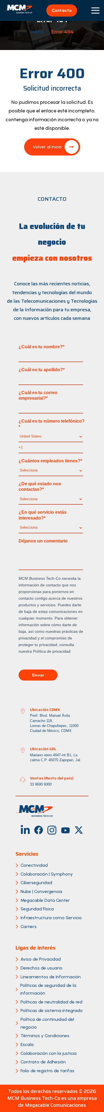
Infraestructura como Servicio (51, 917)
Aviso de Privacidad (41, 959)
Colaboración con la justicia (49, 1053)
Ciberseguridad (36, 882)
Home (37, 31)
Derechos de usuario (41, 968)
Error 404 (62, 31)
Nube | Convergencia (41, 891)
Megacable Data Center (45, 900)
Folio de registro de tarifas (47, 1070)
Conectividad (34, 865)
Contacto (62, 10)
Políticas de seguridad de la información (48, 989)
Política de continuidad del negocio (47, 1023)
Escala (27, 1044)
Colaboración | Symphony (47, 874)
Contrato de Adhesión (43, 1061)
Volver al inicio (47, 146)
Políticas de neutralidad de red (51, 1002)
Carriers (29, 926)
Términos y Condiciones (45, 1035)
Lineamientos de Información (51, 976)
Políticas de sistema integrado (52, 1010)
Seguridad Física (37, 908)
